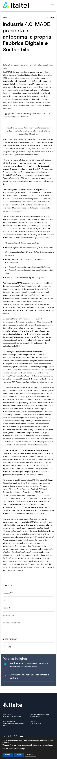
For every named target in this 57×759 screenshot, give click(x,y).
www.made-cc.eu (44, 522)
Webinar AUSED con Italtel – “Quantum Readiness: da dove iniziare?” (29, 665)
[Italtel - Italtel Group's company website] (16, 5)
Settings (30, 755)
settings (22, 748)
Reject (19, 755)
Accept (7, 755)
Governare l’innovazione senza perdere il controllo (29, 676)
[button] (52, 5)
